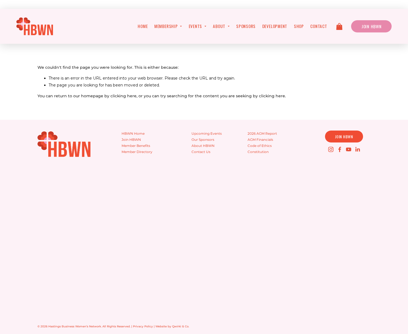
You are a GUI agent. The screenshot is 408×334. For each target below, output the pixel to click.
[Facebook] (339, 149)
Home (143, 26)
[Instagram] (331, 149)
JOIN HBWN (344, 136)
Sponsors (246, 26)
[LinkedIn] (357, 149)
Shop (299, 26)
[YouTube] (348, 149)
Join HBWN (371, 26)
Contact (318, 26)
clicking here (123, 95)
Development (275, 26)
